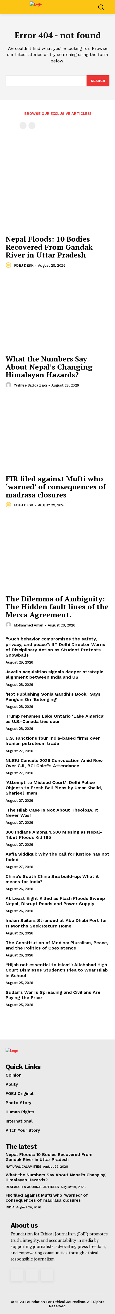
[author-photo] (9, 265)
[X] (32, 1275)
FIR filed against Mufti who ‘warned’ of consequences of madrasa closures (56, 486)
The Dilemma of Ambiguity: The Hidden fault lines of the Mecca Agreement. (57, 606)
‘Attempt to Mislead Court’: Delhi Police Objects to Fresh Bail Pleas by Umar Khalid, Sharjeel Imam (54, 788)
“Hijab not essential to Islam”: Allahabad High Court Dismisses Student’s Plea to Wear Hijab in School (57, 970)
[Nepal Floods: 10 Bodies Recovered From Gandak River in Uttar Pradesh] (57, 193)
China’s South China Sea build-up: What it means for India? (52, 879)
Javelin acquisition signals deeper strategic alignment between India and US (54, 674)
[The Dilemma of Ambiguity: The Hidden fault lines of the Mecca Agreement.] (57, 552)
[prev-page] (23, 125)
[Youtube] (47, 1275)
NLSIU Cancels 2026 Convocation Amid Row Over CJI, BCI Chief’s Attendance (54, 763)
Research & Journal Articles (32, 1187)
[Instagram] (17, 1275)
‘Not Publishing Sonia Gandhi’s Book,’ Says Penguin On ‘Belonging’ (53, 696)
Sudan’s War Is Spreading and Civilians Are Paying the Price (53, 995)
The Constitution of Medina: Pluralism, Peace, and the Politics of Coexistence (57, 945)
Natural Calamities (23, 1167)
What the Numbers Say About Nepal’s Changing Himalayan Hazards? (49, 366)
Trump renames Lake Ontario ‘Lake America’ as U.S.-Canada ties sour (55, 718)
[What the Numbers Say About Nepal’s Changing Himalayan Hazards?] (57, 313)
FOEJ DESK (23, 265)
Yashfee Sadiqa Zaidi (30, 385)
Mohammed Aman (28, 625)
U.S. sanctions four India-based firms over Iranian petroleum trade (53, 740)
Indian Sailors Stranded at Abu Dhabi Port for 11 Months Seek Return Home (56, 923)
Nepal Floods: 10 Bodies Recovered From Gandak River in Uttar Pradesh (49, 246)
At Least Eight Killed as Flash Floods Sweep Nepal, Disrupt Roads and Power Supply (55, 901)
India (10, 1207)
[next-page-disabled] (31, 125)
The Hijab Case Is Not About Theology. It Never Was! (52, 812)
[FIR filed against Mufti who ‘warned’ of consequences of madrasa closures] (57, 433)
